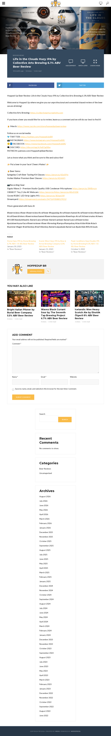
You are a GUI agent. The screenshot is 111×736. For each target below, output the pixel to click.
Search (42, 414)
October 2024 (45, 595)
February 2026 (45, 523)
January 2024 (45, 635)
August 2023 (44, 657)
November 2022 (46, 697)
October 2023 (45, 648)
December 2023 (46, 639)
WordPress (75, 731)
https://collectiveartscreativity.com (46, 112)
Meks (57, 731)
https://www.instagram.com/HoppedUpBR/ (44, 140)
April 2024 (43, 621)
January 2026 (45, 528)
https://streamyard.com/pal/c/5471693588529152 (42, 199)
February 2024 (45, 630)
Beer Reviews (18, 55)
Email (43, 377)
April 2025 (43, 568)
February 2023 (45, 684)
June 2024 (43, 613)
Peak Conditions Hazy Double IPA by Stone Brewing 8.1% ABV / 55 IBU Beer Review (85, 244)
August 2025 (44, 550)
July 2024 (43, 608)
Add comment (71, 65)
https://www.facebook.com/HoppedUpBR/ (45, 143)
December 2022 (46, 693)
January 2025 (45, 581)
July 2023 (43, 662)
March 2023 (44, 680)
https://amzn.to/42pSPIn (56, 174)
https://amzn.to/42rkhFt (54, 178)
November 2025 (46, 537)
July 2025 (43, 554)
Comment (16, 344)
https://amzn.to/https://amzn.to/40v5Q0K (59, 192)
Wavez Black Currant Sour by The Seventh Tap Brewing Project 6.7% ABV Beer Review (54, 314)
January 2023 (45, 689)
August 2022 (44, 711)
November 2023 (46, 644)
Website (73, 377)
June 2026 (43, 505)
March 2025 (44, 572)
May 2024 (43, 617)
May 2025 (43, 563)
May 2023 (43, 671)
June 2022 (43, 715)
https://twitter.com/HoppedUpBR (37, 136)
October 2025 (45, 541)
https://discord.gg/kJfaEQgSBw (35, 147)
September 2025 (46, 545)
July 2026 (43, 501)
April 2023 (43, 675)
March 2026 (44, 519)
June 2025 (43, 559)
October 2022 (45, 702)
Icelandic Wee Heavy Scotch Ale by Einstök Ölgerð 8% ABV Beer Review (87, 314)
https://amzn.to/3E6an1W (52, 195)
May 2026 (43, 510)
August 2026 (44, 496)
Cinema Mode (95, 65)
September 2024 (46, 599)
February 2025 (45, 577)
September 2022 (46, 706)
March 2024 (44, 626)
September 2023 (46, 653)
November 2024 (46, 590)
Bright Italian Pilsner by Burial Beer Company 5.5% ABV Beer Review (21, 312)
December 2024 (46, 586)
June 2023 (43, 666)
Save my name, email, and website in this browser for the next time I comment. (46, 389)
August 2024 (44, 604)
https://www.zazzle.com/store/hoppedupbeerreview (41, 126)
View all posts (36, 271)
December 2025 (46, 532)
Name (15, 377)
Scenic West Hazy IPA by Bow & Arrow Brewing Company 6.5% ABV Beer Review (52, 244)
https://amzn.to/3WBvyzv (85, 188)
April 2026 (43, 514)
